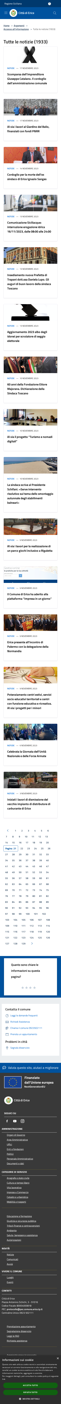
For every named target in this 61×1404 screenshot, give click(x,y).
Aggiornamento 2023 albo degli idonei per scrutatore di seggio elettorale (27, 336)
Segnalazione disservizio (19, 1331)
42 (13, 866)
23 (28, 848)
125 (40, 937)
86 (27, 902)
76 (6, 896)
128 (15, 943)
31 (33, 854)
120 (48, 931)
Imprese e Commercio (17, 1192)
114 (48, 925)
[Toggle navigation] (6, 13)
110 (15, 925)
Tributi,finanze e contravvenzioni (23, 1225)
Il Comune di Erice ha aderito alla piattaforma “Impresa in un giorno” (29, 596)
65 (27, 884)
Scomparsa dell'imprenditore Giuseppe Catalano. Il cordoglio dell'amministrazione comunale (27, 78)
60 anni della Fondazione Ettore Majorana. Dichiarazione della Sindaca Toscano (27, 389)
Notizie (11, 68)
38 (33, 860)
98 (13, 914)
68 (47, 884)
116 (15, 931)
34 (6, 860)
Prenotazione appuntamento (21, 1326)
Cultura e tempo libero (18, 1183)
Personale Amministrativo (20, 1158)
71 (20, 890)
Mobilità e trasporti (16, 1202)
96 (47, 908)
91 (13, 908)
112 (32, 925)
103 (7, 920)
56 (13, 878)
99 (20, 914)
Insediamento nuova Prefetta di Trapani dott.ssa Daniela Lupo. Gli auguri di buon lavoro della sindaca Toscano (29, 282)
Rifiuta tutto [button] (30, 1392)
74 (40, 890)
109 (7, 925)
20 (47, 842)
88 (40, 902)
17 (27, 842)
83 (6, 902)
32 (40, 854)
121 (7, 937)
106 (32, 920)
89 (47, 902)
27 (6, 854)
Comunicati (12, 1259)
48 (6, 872)
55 (6, 878)
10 (26, 836)
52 (33, 872)
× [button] (58, 1358)
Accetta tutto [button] (30, 1385)
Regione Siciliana (13, 3)
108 (48, 920)
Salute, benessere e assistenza (22, 1235)
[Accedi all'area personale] (49, 3)
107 (40, 920)
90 (6, 908)
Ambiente (12, 1230)
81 (40, 896)
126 (48, 937)
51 (27, 872)
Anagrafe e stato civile (18, 1178)
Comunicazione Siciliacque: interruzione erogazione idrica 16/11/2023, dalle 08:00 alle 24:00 (29, 227)
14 (6, 842)
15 (13, 842)
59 (33, 878)
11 (33, 836)
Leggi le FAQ (13, 1336)
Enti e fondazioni (15, 1149)
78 (20, 896)
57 (20, 878)
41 (6, 866)
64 (20, 884)
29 (20, 854)
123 (23, 937)
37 (27, 860)
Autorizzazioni (14, 1240)
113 (40, 925)
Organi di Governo (16, 1135)
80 (33, 896)
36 (20, 860)
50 (20, 872)
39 (40, 860)
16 (20, 842)
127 (7, 943)
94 (33, 908)
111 (23, 925)
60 (40, 878)
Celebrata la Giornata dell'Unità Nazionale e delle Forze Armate (26, 753)
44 (27, 866)
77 (13, 896)
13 (46, 836)
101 (36, 914)
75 (47, 890)
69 (6, 890)
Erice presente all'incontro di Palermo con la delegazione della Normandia (27, 646)
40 (47, 860)
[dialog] (30, 1379)
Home (6, 25)
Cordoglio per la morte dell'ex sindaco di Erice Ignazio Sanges (26, 176)
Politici (10, 1154)
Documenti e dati (15, 1163)
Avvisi (10, 1264)
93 (27, 908)
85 (20, 902)
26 (49, 848)
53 (40, 872)
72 (27, 890)
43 (20, 866)
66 (33, 884)
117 (23, 931)
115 (7, 931)
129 (23, 943)
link (3, 1379)
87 (33, 902)
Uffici (9, 1144)
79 (27, 896)
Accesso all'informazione (16, 29)
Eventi (10, 1282)
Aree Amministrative (17, 1139)
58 (27, 878)
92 (20, 908)
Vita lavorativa (14, 1187)
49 (13, 872)
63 (13, 884)
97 (6, 914)
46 (40, 866)
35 (13, 860)
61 (47, 878)
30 (27, 854)
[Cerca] (55, 13)
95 (40, 908)
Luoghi (10, 1277)
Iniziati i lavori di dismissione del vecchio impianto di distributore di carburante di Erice (28, 804)
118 (32, 931)
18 (33, 842)
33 (47, 854)
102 (44, 914)
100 (28, 914)
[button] (30, 1399)
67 (40, 884)
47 (47, 866)
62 (6, 884)
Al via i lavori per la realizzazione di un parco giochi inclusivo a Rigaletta (29, 548)
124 (32, 937)
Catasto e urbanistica (17, 1197)
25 (42, 848)
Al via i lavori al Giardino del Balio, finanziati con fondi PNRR (28, 128)
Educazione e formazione (19, 1216)
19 (40, 842)
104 (15, 920)
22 (21, 848)
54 (47, 872)
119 (40, 931)
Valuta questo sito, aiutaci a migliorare (32, 1067)
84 (13, 902)
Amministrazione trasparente (21, 1355)
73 (33, 890)
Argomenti (19, 25)
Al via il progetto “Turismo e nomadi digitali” (29, 439)
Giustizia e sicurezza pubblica (21, 1221)
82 (47, 896)
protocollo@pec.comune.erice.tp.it (24, 1309)
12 (39, 836)
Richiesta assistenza (17, 1340)
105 (23, 920)
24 (35, 848)
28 (13, 854)
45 (33, 866)
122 (15, 937)
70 (13, 890)
